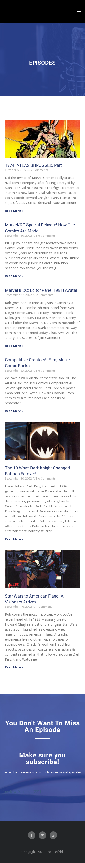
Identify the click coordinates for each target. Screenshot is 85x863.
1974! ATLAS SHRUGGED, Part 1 (35, 165)
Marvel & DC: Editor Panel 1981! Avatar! (42, 290)
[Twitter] (42, 835)
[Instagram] (53, 835)
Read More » (14, 211)
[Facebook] (31, 835)
